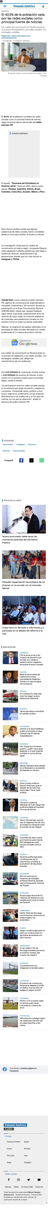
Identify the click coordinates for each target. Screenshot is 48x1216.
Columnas (39, 1186)
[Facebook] (1, 2)
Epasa (26, 1141)
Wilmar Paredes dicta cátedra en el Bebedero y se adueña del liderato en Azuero (32, 768)
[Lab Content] (24, 1130)
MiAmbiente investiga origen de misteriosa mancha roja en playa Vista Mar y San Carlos (32, 1021)
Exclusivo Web (27, 1186)
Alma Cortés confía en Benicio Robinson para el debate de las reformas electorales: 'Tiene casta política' (30, 788)
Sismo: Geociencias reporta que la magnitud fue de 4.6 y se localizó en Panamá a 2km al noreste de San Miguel (32, 823)
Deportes (24, 763)
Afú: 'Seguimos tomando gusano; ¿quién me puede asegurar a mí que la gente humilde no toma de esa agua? (31, 751)
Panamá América (13, 1141)
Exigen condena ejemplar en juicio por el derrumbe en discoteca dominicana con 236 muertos (32, 934)
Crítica (9, 1148)
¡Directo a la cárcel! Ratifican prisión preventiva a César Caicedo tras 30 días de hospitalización (32, 732)
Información (8, 444)
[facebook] (9, 1180)
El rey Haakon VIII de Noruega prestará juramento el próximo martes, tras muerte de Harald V (32, 951)
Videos (16, 1186)
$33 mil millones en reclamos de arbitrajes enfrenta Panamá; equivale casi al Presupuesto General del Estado (32, 881)
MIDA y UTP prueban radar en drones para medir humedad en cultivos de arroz (31, 1004)
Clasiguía (27, 1162)
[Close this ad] (46, 1202)
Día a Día (10, 1155)
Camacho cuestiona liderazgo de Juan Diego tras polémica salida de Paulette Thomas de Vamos (32, 806)
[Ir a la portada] (24, 6)
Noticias (8, 1186)
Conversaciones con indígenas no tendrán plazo (32, 967)
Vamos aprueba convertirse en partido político (32, 712)
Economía (24, 874)
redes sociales (19, 451)
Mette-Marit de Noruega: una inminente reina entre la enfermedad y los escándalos (32, 916)
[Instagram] (18, 1180)
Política (23, 709)
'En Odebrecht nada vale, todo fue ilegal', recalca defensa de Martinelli (31, 696)
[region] (24, 96)
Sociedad (24, 653)
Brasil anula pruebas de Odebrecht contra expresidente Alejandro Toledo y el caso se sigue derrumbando (30, 679)
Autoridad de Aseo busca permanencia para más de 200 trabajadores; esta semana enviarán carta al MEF (31, 842)
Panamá (6, 451)
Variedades (25, 910)
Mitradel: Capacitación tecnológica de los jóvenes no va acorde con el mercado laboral (23, 585)
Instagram (20, 444)
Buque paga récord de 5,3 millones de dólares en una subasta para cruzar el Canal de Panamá (32, 899)
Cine (25, 1155)
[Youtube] (39, 1180)
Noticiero (32, 444)
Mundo (23, 928)
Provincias (24, 726)
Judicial (23, 672)
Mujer (9, 1162)
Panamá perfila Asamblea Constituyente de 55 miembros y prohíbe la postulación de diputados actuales (31, 861)
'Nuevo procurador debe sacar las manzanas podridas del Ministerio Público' (20, 539)
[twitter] (28, 1180)
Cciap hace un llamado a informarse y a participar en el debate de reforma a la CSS (23, 630)
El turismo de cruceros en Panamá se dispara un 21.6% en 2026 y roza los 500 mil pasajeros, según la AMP (32, 986)
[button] (21, 460)
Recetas (27, 1148)
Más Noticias (9, 647)
